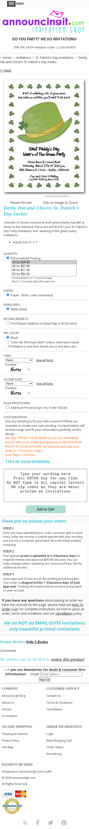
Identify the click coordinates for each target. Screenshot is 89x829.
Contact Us (53, 696)
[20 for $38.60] (44, 262)
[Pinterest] (64, 823)
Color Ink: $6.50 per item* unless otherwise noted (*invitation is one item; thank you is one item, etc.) (42, 344)
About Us (8, 703)
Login (49, 734)
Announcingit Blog (13, 696)
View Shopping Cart (59, 740)
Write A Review (37, 642)
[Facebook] (38, 823)
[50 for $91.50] (44, 274)
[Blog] (25, 823)
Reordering (53, 754)
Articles (7, 709)
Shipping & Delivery (15, 734)
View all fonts (44, 360)
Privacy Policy (10, 740)
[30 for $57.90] (44, 266)
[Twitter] (51, 823)
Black (14, 338)
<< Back (5, 70)
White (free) (18, 309)
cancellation (63, 613)
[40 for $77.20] (44, 270)
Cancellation (54, 709)
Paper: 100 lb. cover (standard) (31, 295)
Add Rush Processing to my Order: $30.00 (38, 408)
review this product (67, 659)
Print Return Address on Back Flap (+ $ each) (43, 323)
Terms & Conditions (59, 703)
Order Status (54, 747)
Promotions (9, 716)
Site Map (7, 747)
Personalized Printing (25, 258)
